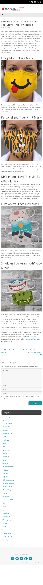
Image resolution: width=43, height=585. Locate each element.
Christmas (5, 430)
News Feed (6, 493)
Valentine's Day (7, 536)
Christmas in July (7, 433)
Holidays (5, 473)
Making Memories (8, 480)
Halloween (5, 470)
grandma (5, 463)
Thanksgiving (6, 520)
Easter (4, 443)
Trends (8, 27)
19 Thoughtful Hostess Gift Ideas (9, 351)
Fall (3, 447)
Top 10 (4, 523)
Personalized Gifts (8, 500)
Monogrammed (7, 487)
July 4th (5, 477)
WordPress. (38, 563)
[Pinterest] (29, 2)
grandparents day (7, 467)
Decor (4, 437)
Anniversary (6, 417)
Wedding (5, 540)
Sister (4, 506)
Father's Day (6, 450)
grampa (4, 460)
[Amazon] (37, 2)
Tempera (31, 563)
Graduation (6, 457)
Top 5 (4, 27)
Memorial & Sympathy (9, 483)
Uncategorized (7, 533)
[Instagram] (35, 2)
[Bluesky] (32, 2)
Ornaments (6, 496)
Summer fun (6, 516)
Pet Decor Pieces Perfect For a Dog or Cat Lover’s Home (32, 351)
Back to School (7, 423)
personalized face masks (32, 339)
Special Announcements (10, 510)
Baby (4, 420)
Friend (4, 453)
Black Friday (6, 427)
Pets (3, 503)
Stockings (5, 513)
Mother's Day (6, 490)
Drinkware (5, 440)
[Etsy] (40, 2)
